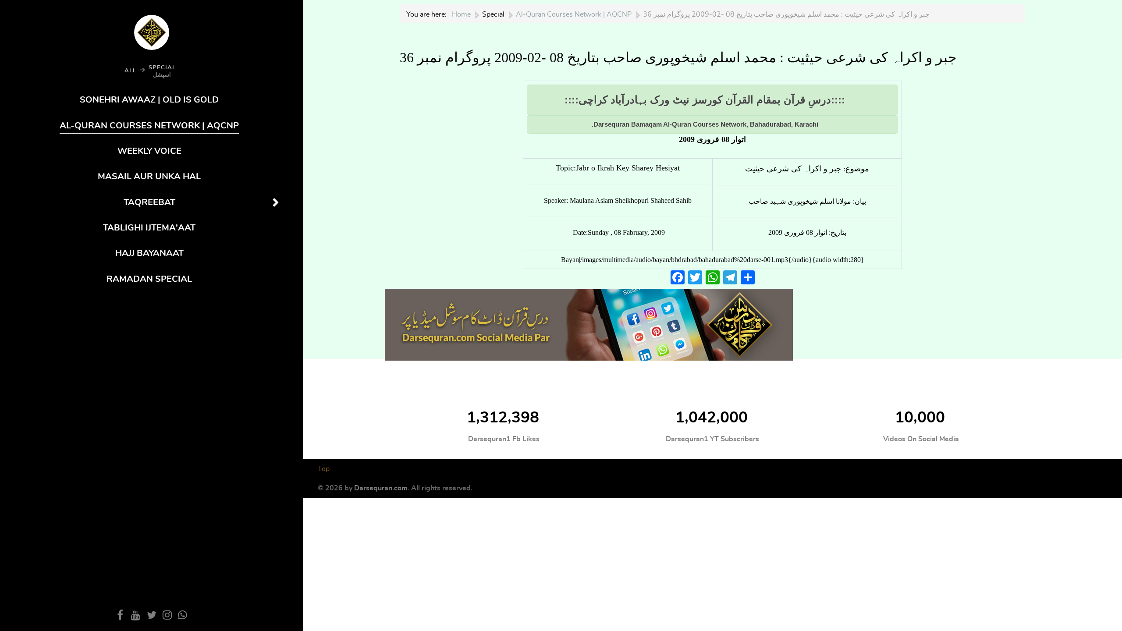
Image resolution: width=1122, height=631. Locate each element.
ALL (130, 70)
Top (324, 468)
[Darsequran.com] (589, 323)
